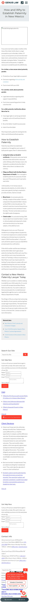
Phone (3, 375)
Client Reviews (7, 423)
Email (3, 377)
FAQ (3, 392)
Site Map (4, 596)
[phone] (22, 2)
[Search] (25, 354)
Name (3, 372)
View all (3, 414)
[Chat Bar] (14, 599)
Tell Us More (5, 383)
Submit (5, 386)
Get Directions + (6, 563)
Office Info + (15, 547)
